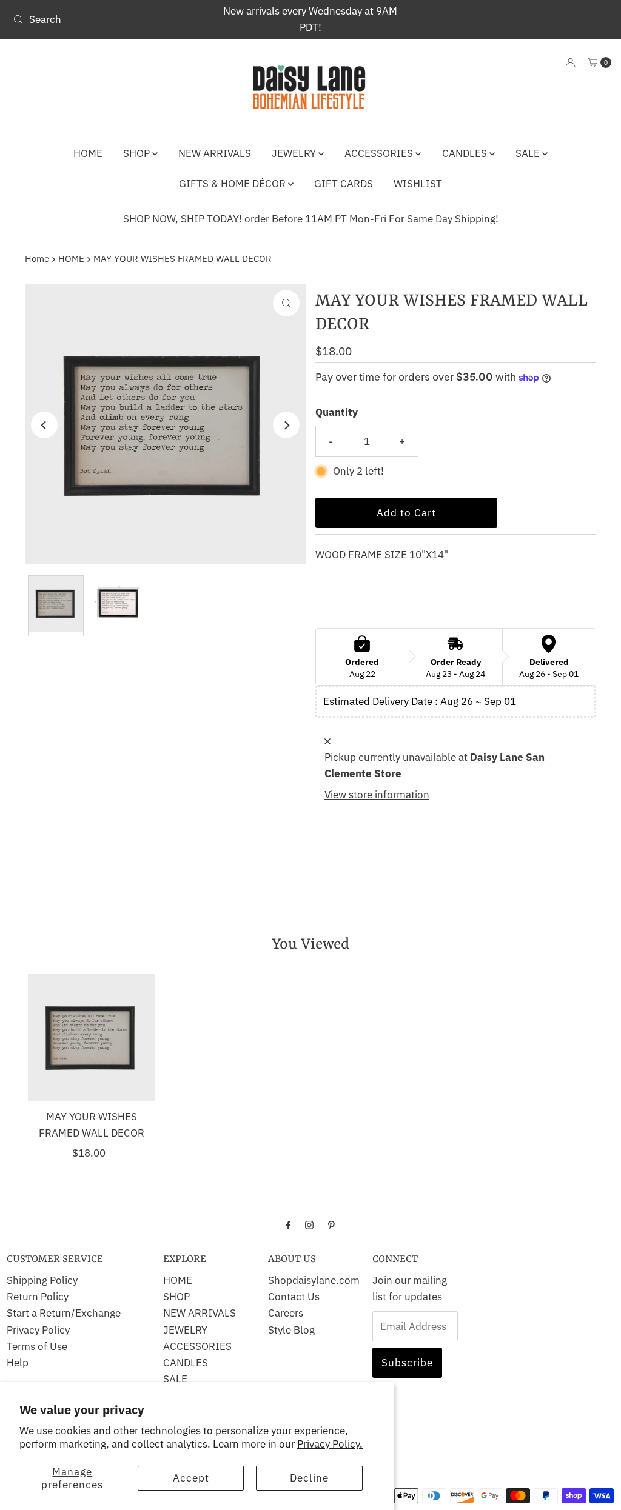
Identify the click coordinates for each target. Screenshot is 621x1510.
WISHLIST (418, 183)
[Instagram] (309, 1224)
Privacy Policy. (330, 1444)
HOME (87, 153)
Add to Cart (406, 512)
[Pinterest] (331, 1224)
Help (18, 1362)
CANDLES (465, 153)
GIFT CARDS (343, 183)
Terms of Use (37, 1346)
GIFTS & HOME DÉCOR (233, 183)
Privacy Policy (38, 1330)
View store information (376, 794)
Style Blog (291, 1330)
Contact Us (294, 1296)
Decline (309, 1478)
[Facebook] (288, 1224)
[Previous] (44, 425)
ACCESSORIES (379, 153)
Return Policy (38, 1296)
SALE (528, 153)
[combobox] (105, 19)
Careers (285, 1313)
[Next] (286, 425)
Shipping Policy (42, 1280)
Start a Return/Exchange (64, 1313)
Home (37, 258)
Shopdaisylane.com (314, 1280)
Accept (191, 1478)
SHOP (137, 153)
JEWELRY (295, 153)
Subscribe (407, 1362)
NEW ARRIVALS (214, 153)
